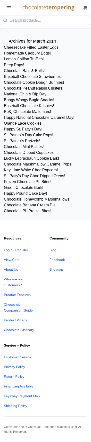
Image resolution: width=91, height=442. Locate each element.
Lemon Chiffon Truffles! (24, 59)
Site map (56, 269)
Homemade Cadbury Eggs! (27, 53)
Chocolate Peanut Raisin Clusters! (33, 88)
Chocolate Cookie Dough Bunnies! (34, 82)
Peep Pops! (14, 65)
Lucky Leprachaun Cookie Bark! (31, 158)
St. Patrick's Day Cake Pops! (28, 135)
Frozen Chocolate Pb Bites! (27, 182)
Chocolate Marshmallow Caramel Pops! (38, 164)
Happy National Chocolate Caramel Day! (39, 117)
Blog (53, 250)
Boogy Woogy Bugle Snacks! (29, 100)
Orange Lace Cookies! (23, 123)
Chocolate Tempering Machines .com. (53, 427)
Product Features (17, 295)
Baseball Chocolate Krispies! (29, 106)
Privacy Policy (14, 367)
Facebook (57, 260)
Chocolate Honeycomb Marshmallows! (37, 199)
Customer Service (17, 357)
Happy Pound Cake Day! (25, 193)
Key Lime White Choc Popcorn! (31, 170)
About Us (11, 269)
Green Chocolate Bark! (23, 187)
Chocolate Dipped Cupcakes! (29, 152)
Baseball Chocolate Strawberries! (33, 76)
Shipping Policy (15, 406)
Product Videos (15, 320)
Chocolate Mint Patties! (24, 147)
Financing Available (18, 386)
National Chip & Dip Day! (25, 94)
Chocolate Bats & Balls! (24, 71)
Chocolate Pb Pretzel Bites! (27, 211)
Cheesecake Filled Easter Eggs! (31, 47)
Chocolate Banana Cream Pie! (30, 205)
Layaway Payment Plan (22, 396)
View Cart (11, 260)
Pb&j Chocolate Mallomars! (27, 112)
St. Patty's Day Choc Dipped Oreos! (34, 176)
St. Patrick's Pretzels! (22, 141)
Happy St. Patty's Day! (23, 129)
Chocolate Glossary (19, 330)
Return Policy (14, 376)
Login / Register (16, 250)
